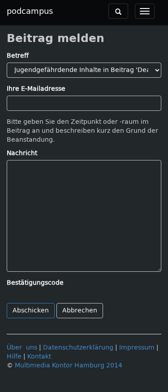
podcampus (30, 11)
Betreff (18, 55)
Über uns (22, 347)
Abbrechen (79, 310)
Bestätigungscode (35, 283)
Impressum (137, 347)
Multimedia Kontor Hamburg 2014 (68, 365)
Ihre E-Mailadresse (36, 89)
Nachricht (22, 153)
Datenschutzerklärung (78, 347)
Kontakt (39, 356)
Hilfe (14, 356)
